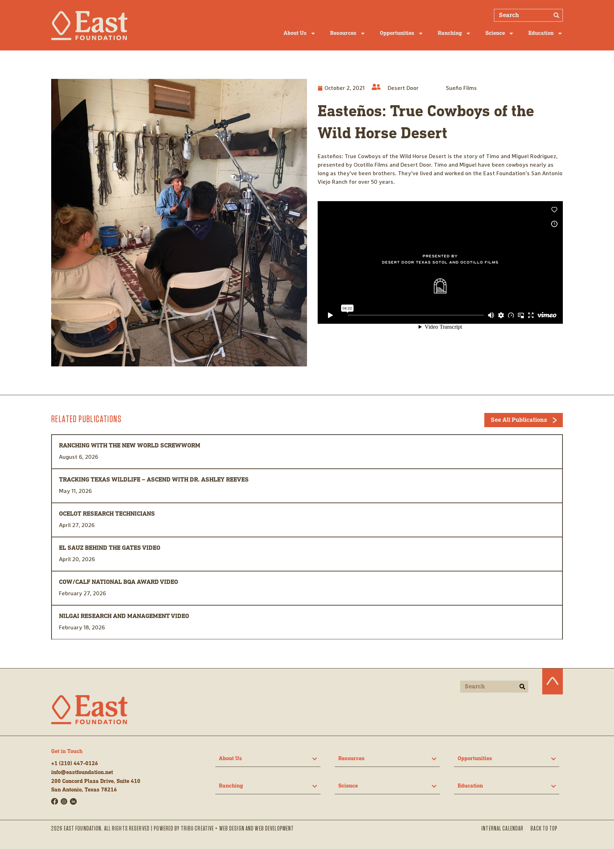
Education (541, 33)
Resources (343, 33)
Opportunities (397, 33)
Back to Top (544, 829)
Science (495, 33)
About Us (295, 33)
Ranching (450, 33)
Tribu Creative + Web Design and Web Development (237, 829)
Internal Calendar (502, 829)
